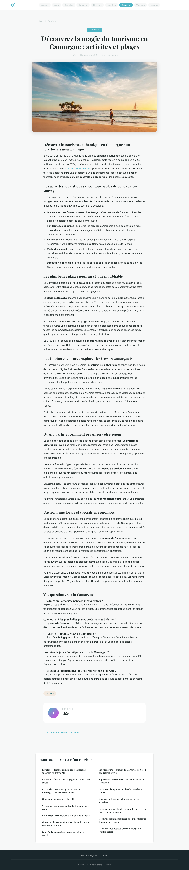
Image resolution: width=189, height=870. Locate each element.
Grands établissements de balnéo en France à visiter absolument (65, 824)
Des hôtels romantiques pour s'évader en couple (63, 834)
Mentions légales (89, 855)
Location (111, 5)
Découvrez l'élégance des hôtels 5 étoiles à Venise (120, 791)
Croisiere (97, 5)
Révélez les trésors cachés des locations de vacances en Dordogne (64, 771)
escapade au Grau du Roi (77, 168)
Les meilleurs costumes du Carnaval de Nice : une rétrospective (122, 771)
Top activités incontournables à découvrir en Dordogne (121, 781)
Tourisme (126, 5)
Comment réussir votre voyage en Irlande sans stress (66, 781)
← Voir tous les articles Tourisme (61, 732)
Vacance (140, 5)
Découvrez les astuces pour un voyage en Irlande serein (120, 830)
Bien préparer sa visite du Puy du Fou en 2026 (66, 815)
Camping (83, 5)
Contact (104, 855)
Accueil (44, 5)
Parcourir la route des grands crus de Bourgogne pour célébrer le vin (61, 791)
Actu (56, 5)
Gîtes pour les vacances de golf (58, 799)
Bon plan (69, 5)
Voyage (154, 5)
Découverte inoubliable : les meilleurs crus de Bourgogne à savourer (122, 810)
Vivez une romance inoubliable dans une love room (65, 807)
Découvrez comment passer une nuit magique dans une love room (122, 820)
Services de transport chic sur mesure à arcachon (119, 801)
